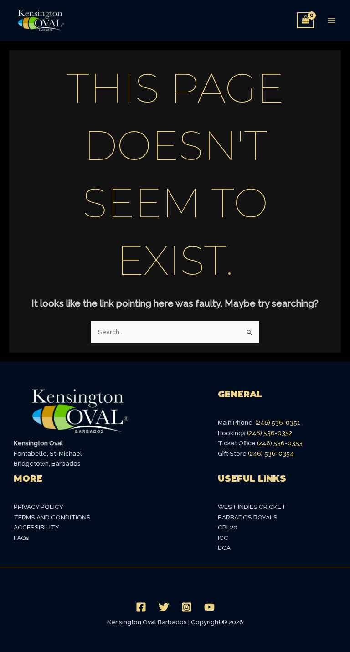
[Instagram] (186, 607)
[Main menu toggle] (332, 20)
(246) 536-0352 (269, 432)
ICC (223, 537)
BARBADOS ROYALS (248, 517)
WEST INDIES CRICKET (252, 506)
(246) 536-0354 (271, 453)
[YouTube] (209, 607)
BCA (224, 547)
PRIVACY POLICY (38, 506)
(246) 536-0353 (280, 443)
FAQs (21, 537)
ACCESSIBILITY (36, 527)
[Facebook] (141, 607)
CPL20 (227, 527)
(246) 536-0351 (277, 422)
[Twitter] (164, 607)
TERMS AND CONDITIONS (52, 517)
